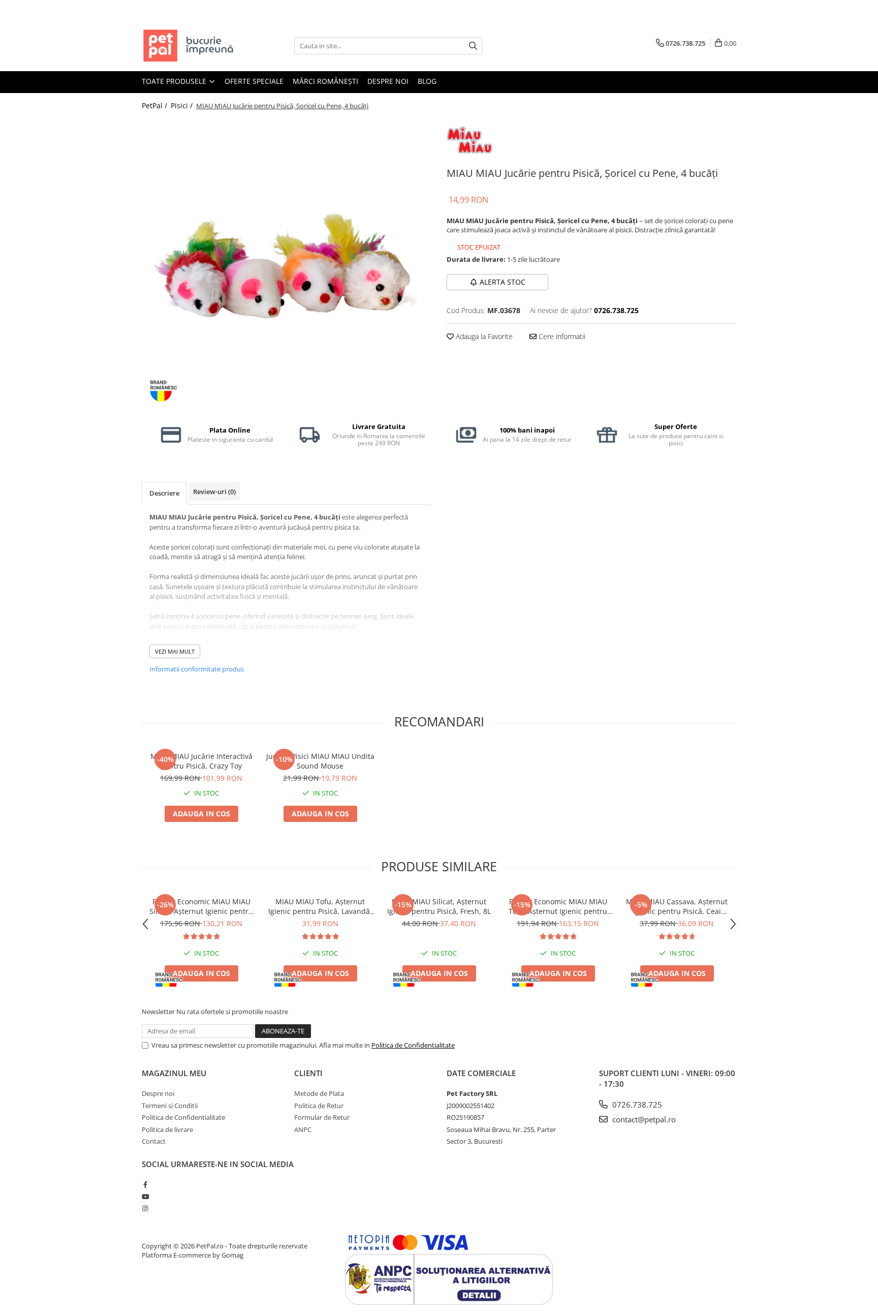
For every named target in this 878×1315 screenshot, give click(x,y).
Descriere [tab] (164, 493)
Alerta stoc (502, 282)
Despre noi (388, 81)
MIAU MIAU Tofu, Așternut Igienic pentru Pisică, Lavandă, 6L (320, 906)
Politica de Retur (318, 1105)
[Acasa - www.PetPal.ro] (192, 46)
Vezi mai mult (175, 651)
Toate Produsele (175, 81)
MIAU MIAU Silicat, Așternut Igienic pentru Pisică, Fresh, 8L (439, 906)
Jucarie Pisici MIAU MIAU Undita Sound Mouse (320, 761)
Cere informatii (561, 336)
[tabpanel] (286, 263)
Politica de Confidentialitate (413, 1045)
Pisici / (183, 105)
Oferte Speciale (254, 81)
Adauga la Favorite (483, 336)
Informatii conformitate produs (196, 669)
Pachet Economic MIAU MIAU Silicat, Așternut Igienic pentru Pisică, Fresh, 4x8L (201, 906)
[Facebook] (145, 1184)
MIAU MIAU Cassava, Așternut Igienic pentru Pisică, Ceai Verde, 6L (677, 906)
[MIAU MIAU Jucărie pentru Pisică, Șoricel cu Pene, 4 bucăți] (286, 263)
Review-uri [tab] (214, 491)
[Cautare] (473, 46)
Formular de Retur (322, 1117)
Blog (427, 81)
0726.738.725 (636, 1104)
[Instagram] (145, 1208)
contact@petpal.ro (643, 1119)
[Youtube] (145, 1196)
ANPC (302, 1129)
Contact (154, 1141)
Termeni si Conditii (170, 1105)
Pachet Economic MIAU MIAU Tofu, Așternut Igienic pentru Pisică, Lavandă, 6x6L (558, 906)
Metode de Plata (319, 1093)
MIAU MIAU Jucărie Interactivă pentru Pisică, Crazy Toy (201, 761)
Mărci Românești (325, 81)
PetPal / (155, 105)
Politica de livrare (167, 1129)
